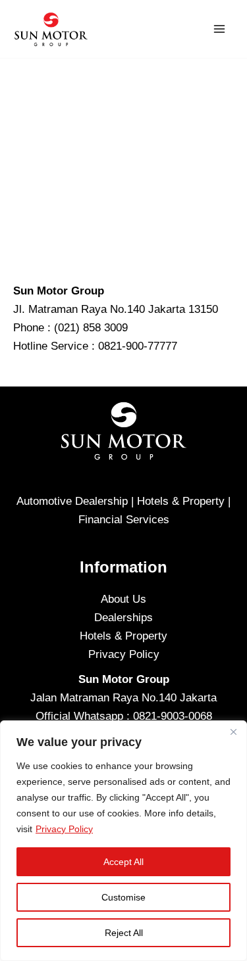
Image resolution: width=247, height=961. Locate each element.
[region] (123, 840)
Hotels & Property (123, 636)
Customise (123, 897)
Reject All (124, 932)
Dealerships (123, 617)
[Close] (233, 731)
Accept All (123, 861)
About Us (123, 599)
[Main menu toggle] (219, 28)
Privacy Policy (64, 829)
